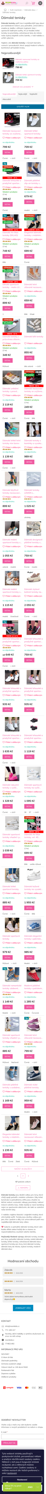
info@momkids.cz (12, 1326)
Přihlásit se (9, 1443)
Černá (5, 158)
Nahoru (24, 1188)
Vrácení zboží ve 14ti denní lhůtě (14, 1367)
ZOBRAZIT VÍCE (23, 1308)
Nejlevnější (22, 94)
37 (30, 812)
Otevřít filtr (23, 106)
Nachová (14, 1062)
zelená (5, 567)
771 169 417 (10, 1330)
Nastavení (22, 1479)
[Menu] (40, 3)
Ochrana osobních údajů (11, 1364)
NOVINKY (5, 1354)
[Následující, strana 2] (23, 1176)
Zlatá (18, 1161)
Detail (8, 152)
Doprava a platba (8, 1373)
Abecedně (7, 99)
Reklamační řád (7, 1370)
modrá (27, 210)
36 (25, 812)
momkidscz (9, 1340)
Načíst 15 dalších (23, 1169)
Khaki (32, 314)
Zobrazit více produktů (22, 87)
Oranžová (14, 616)
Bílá (4, 262)
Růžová (6, 366)
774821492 (9, 1344)
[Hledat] (26, 3)
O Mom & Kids (7, 1357)
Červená (35, 1013)
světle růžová (35, 864)
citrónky (27, 517)
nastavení (12, 1473)
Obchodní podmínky (9, 1360)
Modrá (27, 963)
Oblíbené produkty (8, 1377)
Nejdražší (33, 94)
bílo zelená (28, 366)
